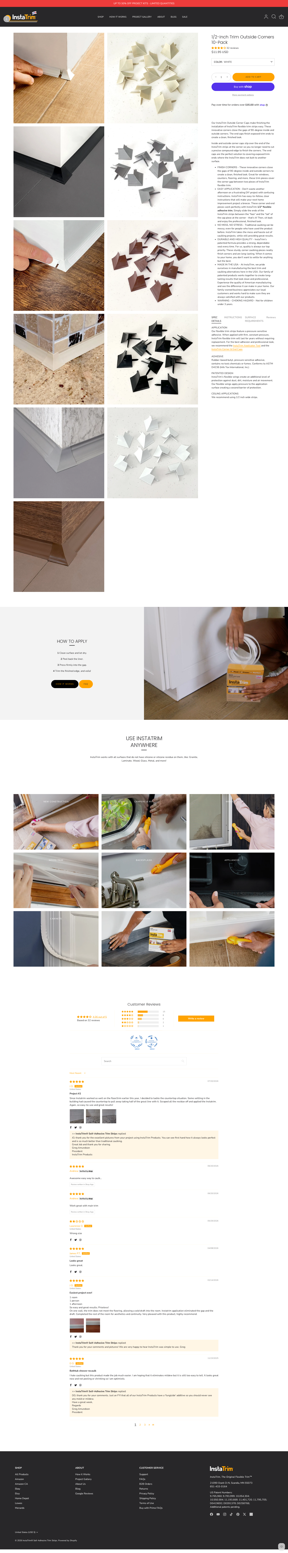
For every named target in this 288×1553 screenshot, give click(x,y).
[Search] (273, 17)
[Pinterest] (237, 1514)
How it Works (82, 1474)
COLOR (218, 62)
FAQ (86, 684)
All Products (21, 1474)
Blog (77, 1488)
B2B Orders (145, 1484)
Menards (19, 1508)
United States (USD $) (25, 1532)
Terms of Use (146, 1503)
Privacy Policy (146, 1493)
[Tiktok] (231, 1514)
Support (143, 1474)
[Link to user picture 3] (109, 1116)
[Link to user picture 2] (93, 1116)
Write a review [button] (196, 1018)
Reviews (271, 317)
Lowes (18, 1503)
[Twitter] (244, 1514)
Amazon (19, 1479)
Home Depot (22, 1498)
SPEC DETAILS (216, 319)
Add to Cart (253, 77)
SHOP (101, 16)
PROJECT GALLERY (142, 16)
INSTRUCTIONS (233, 317)
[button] (219, 48)
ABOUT (161, 16)
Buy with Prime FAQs (151, 1508)
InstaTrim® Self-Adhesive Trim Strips (40, 1540)
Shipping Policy (147, 1498)
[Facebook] (211, 1514)
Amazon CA (21, 1484)
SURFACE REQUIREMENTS (254, 319)
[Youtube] (218, 1514)
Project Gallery (83, 1479)
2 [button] (140, 1424)
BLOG (173, 16)
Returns (143, 1488)
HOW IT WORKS (117, 16)
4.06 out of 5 (100, 1017)
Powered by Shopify (67, 1540)
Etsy (17, 1493)
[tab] (218, 319)
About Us (80, 1484)
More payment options (243, 94)
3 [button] (145, 1424)
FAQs (142, 1479)
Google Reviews (84, 1493)
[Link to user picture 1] (77, 1116)
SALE (184, 16)
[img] (77, 1081)
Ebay (17, 1488)
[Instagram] (224, 1514)
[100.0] (136, 1042)
